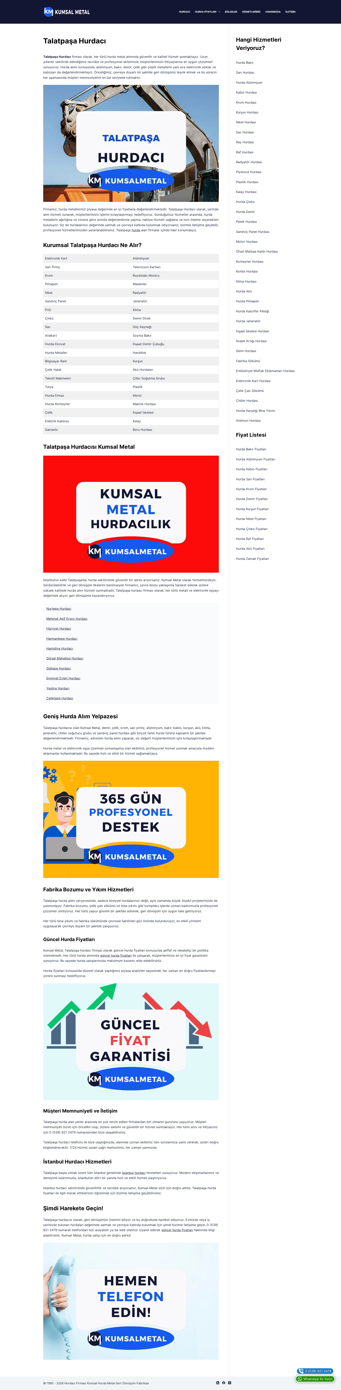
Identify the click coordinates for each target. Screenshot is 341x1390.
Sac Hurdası (245, 132)
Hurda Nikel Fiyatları (251, 519)
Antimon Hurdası (248, 420)
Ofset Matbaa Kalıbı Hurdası (257, 251)
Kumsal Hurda (96, 1383)
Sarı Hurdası (245, 72)
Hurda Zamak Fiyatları (252, 559)
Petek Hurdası (246, 222)
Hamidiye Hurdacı (59, 648)
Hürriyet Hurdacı (58, 628)
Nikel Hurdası (246, 122)
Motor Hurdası (247, 242)
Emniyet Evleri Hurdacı (63, 678)
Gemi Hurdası (246, 351)
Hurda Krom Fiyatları (251, 489)
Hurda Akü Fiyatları (250, 549)
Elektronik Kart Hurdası (253, 381)
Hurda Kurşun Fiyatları (252, 509)
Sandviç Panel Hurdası (252, 232)
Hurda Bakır (245, 63)
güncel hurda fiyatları (116, 955)
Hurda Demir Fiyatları (252, 499)
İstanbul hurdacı (134, 1173)
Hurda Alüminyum (249, 82)
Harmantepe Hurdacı (61, 639)
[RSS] (217, 1382)
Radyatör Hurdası (249, 162)
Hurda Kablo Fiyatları (251, 469)
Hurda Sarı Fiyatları (250, 479)
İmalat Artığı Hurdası (251, 341)
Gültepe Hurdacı (58, 668)
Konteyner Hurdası (249, 261)
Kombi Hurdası (247, 271)
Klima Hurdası (246, 281)
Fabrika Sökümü (248, 361)
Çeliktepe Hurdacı (59, 698)
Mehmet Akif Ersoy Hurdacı (66, 619)
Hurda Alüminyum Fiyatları (255, 459)
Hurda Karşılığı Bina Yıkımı (255, 411)
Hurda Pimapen (247, 301)
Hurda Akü (244, 291)
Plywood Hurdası (248, 172)
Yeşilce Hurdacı (57, 688)
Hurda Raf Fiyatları (250, 539)
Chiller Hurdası (247, 401)
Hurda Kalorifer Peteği (252, 311)
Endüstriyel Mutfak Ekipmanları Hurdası (265, 371)
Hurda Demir (245, 212)
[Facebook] (223, 1382)
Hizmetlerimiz (251, 11)
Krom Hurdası (246, 102)
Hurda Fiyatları (205, 11)
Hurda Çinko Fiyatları (252, 529)
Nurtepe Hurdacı (58, 609)
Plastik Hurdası (247, 182)
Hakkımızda (273, 11)
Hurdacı (184, 11)
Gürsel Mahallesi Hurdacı (64, 658)
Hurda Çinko (245, 202)
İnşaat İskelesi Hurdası (252, 331)
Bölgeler (231, 11)
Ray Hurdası (245, 142)
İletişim (290, 11)
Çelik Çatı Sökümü (250, 391)
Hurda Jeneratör (248, 321)
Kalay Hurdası (246, 192)
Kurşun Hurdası (247, 112)
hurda (136, 230)
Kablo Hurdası (246, 92)
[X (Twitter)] (229, 1382)
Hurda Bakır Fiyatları (251, 449)
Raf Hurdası (244, 152)
